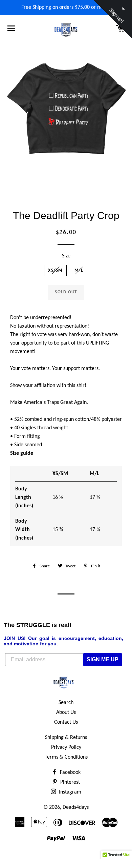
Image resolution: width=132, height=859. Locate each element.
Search (66, 702)
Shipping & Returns (66, 737)
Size (66, 256)
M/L (79, 270)
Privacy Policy (66, 747)
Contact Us (66, 722)
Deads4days (76, 807)
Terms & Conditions (66, 757)
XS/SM (55, 270)
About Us (66, 712)
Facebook (70, 772)
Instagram (69, 792)
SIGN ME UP (102, 659)
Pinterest (69, 782)
